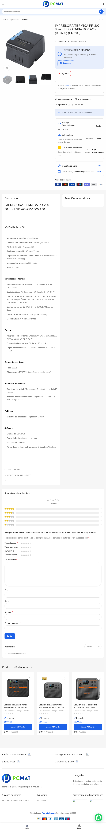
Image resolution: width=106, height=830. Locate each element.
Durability (9, 551)
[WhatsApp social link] (78, 104)
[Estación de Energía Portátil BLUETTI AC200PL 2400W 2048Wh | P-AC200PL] (18, 688)
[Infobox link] (16, 754)
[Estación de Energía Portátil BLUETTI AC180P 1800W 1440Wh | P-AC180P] (88, 688)
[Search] (101, 11)
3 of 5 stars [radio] (26, 543)
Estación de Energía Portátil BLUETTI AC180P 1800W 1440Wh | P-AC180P (85, 707)
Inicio (4, 19)
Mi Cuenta (41, 800)
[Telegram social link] (82, 104)
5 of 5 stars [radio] (30, 543)
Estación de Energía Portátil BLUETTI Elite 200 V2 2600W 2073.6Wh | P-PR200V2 (51, 707)
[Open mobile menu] (3, 3)
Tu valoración (11, 560)
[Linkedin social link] (75, 104)
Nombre (9, 612)
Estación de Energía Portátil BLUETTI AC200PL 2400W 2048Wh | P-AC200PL (15, 707)
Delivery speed (11, 555)
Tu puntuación (11, 543)
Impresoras (14, 19)
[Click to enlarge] (7, 68)
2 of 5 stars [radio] (24, 543)
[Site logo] (53, 4)
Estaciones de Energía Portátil (16, 711)
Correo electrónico (13, 623)
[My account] (102, 3)
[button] (98, 817)
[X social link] (69, 104)
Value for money (12, 547)
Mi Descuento (65, 63)
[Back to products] (99, 19)
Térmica (24, 19)
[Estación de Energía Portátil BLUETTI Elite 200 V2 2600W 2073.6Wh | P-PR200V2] (53, 688)
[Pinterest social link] (72, 104)
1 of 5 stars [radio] (22, 543)
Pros (7, 590)
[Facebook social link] (66, 104)
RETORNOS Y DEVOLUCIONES (15, 800)
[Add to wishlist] (28, 677)
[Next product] (102, 19)
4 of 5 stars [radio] (28, 543)
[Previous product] (96, 19)
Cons (7, 601)
